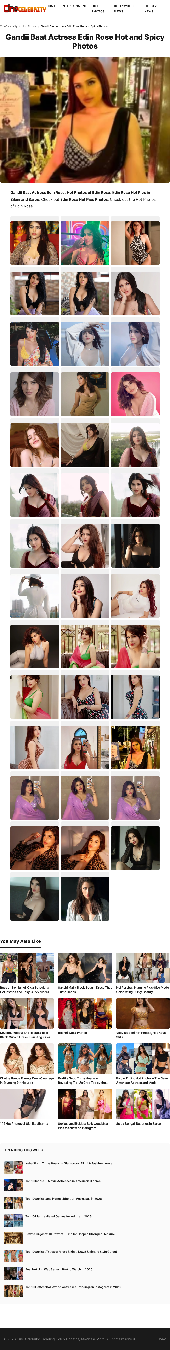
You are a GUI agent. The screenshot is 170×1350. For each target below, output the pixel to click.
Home (51, 6)
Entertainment (74, 6)
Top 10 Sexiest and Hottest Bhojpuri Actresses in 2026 (63, 1198)
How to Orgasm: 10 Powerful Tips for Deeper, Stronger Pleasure (70, 1234)
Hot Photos (29, 26)
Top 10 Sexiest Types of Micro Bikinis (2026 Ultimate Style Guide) (71, 1251)
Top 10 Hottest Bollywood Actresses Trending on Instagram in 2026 (73, 1287)
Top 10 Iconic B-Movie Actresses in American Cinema (63, 1181)
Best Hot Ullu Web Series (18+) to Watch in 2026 (58, 1269)
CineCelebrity (8, 26)
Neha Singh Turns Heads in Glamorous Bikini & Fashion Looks (68, 1163)
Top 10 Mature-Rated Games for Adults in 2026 (58, 1216)
